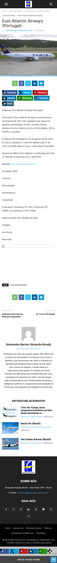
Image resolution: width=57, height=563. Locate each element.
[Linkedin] (34, 83)
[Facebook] (21, 83)
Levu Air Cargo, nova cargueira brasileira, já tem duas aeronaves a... (36, 410)
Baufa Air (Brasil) (31, 423)
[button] (6, 4)
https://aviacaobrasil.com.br (29, 349)
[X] (28, 83)
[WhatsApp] (15, 83)
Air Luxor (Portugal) (45, 314)
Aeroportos (18, 528)
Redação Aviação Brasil (31, 416)
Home (8, 528)
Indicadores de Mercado (22, 533)
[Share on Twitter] (14, 551)
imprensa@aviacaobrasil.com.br (33, 492)
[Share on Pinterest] (23, 551)
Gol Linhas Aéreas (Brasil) (36, 439)
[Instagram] (21, 509)
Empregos (41, 533)
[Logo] (28, 473)
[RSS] (36, 509)
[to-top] (53, 558)
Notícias (48, 528)
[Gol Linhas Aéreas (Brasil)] (10, 444)
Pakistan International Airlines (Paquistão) (12, 315)
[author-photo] (28, 340)
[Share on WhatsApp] (42, 551)
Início (4, 11)
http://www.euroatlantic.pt (23, 164)
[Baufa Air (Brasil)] (10, 428)
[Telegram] (41, 83)
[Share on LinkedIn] (33, 551)
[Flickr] (13, 509)
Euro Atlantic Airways (19, 285)
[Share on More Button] (52, 551)
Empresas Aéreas (15, 11)
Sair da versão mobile (28, 559)
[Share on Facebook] (4, 551)
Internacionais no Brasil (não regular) (30, 15)
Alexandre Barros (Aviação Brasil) (19, 30)
